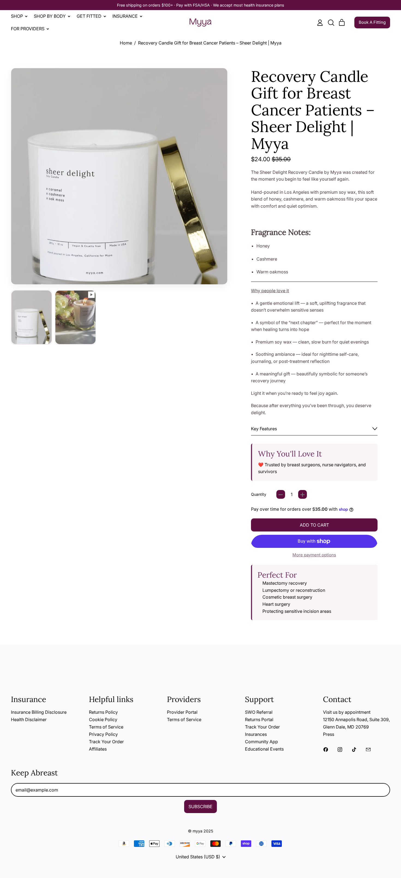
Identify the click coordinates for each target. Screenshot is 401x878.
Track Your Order (106, 741)
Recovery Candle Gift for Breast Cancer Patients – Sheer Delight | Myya (210, 43)
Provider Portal (182, 712)
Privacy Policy (103, 734)
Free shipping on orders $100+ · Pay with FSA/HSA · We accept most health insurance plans (200, 5)
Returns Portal (259, 719)
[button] (331, 22)
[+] (302, 494)
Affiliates (98, 749)
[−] (280, 494)
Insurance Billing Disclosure (39, 712)
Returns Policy (103, 712)
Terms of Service (106, 727)
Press (328, 734)
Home (126, 43)
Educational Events (264, 749)
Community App (261, 741)
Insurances (256, 734)
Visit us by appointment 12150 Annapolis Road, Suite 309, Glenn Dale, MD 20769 (356, 719)
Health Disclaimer (29, 719)
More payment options (314, 554)
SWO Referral (259, 712)
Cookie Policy (103, 719)
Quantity (258, 494)
